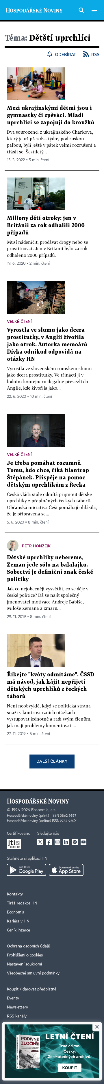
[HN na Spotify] (75, 842)
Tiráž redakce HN (22, 903)
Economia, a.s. (43, 810)
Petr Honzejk (36, 545)
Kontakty (15, 894)
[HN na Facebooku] (49, 842)
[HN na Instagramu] (57, 842)
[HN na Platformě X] (40, 842)
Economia (15, 912)
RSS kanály (17, 1016)
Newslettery (17, 1007)
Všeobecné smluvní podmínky (33, 973)
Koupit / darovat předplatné (31, 989)
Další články (51, 761)
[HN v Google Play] (26, 870)
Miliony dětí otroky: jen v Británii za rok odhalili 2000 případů (46, 225)
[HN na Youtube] (83, 842)
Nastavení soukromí (24, 964)
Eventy (13, 998)
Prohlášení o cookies (25, 955)
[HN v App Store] (66, 870)
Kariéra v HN (18, 921)
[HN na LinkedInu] (66, 842)
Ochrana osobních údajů (28, 946)
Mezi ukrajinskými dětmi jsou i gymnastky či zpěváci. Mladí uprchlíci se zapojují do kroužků (50, 115)
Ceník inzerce (18, 930)
